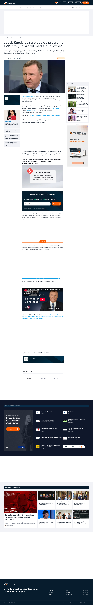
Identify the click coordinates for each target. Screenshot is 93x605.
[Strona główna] (9, 3)
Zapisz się (55, 204)
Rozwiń (42, 241)
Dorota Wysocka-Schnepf (29, 96)
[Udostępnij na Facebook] (18, 58)
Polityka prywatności (67, 602)
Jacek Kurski (26, 352)
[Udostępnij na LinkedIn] (19, 58)
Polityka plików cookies (84, 602)
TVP (52, 352)
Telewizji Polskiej (30, 110)
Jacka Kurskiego (55, 108)
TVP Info (33, 352)
